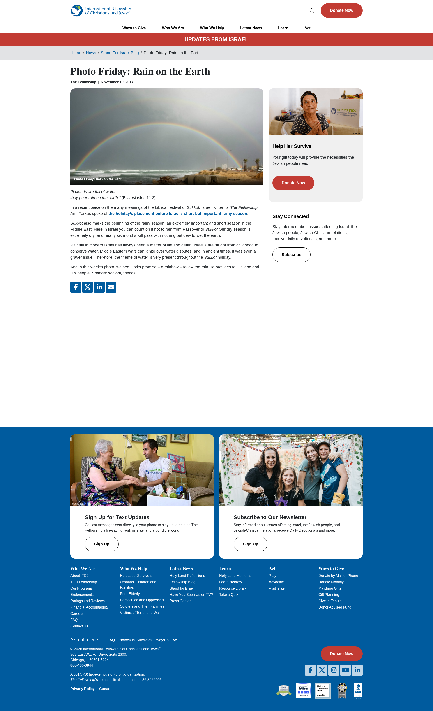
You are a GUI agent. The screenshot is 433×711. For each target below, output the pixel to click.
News (91, 53)
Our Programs (81, 588)
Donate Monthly (331, 582)
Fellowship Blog (183, 582)
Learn (283, 28)
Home (75, 53)
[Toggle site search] (312, 10)
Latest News (251, 28)
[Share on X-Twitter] (87, 287)
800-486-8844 (81, 665)
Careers (76, 614)
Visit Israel (277, 588)
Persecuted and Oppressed (142, 600)
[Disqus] (166, 356)
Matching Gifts (329, 588)
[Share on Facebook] (75, 287)
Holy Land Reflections (187, 576)
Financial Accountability (89, 607)
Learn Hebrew (230, 582)
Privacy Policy (82, 689)
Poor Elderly (130, 594)
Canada (106, 689)
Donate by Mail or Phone (338, 576)
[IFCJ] (100, 10)
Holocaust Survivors (136, 576)
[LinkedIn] (357, 670)
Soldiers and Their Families (142, 606)
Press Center (180, 601)
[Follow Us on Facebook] (310, 670)
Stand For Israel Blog (120, 53)
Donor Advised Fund (334, 607)
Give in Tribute (330, 601)
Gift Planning (328, 595)
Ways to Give (134, 28)
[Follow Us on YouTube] (345, 670)
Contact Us (79, 626)
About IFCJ (79, 576)
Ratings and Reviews (87, 601)
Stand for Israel (182, 588)
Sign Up (101, 544)
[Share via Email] (111, 287)
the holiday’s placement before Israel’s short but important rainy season (177, 213)
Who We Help (212, 28)
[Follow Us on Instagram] (333, 670)
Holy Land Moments (235, 576)
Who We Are (173, 28)
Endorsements (82, 595)
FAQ (74, 620)
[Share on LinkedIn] (99, 287)
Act (307, 28)
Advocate (276, 582)
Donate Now (341, 10)
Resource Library (233, 588)
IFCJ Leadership (83, 582)
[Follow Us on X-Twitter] (322, 670)
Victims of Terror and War (140, 613)
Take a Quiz (228, 595)
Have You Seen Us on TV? (191, 595)
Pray (272, 576)
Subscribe (291, 254)
